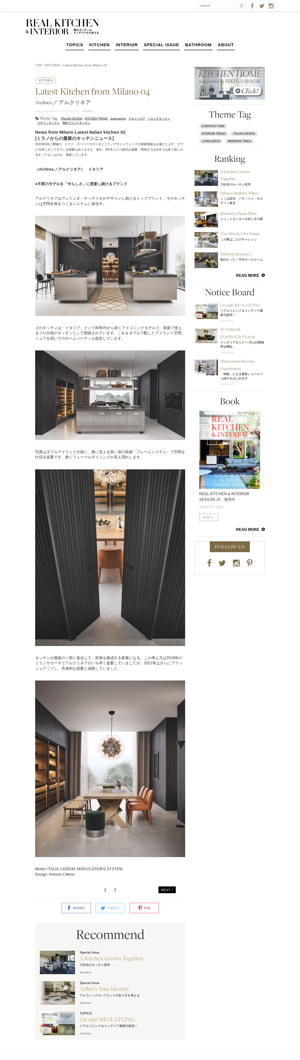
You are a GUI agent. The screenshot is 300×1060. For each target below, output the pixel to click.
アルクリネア (136, 118)
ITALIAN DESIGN (71, 118)
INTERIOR (127, 44)
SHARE (79, 908)
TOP (38, 65)
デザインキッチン (49, 123)
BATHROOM (198, 44)
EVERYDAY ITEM (213, 126)
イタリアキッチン (159, 118)
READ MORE (247, 275)
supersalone (118, 118)
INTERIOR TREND (214, 133)
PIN (147, 908)
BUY (210, 517)
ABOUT (226, 44)
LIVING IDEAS (211, 141)
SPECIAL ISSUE (161, 44)
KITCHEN (99, 44)
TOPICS (74, 44)
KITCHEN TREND (96, 118)
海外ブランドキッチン (76, 123)
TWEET (113, 908)
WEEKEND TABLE (239, 141)
